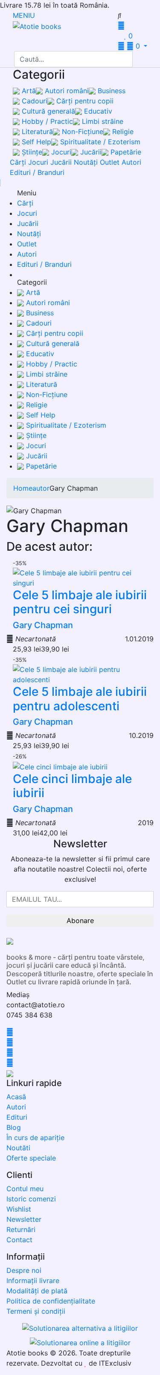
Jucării (90, 152)
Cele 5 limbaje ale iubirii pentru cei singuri (80, 602)
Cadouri (33, 101)
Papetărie (124, 152)
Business (110, 90)
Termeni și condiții (35, 1311)
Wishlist (18, 1209)
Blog (13, 1127)
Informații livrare (32, 1280)
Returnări (20, 1229)
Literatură (36, 131)
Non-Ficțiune (81, 131)
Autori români (66, 90)
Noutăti (18, 1147)
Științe (31, 152)
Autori (131, 162)
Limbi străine (101, 121)
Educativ (97, 111)
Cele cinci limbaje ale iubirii (72, 786)
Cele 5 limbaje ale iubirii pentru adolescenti (80, 698)
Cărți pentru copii (83, 101)
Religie (122, 131)
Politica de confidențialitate (50, 1301)
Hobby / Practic (46, 121)
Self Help (35, 141)
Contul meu (25, 1188)
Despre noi (23, 1270)
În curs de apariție (35, 1137)
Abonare (80, 920)
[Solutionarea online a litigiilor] (80, 1342)
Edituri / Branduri (37, 172)
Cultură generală (47, 111)
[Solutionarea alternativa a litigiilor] (80, 1329)
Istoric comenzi (31, 1199)
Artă (28, 90)
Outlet (109, 162)
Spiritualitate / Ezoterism (99, 141)
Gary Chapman (43, 625)
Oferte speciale (31, 1158)
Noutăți (86, 162)
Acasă (16, 1096)
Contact (19, 1239)
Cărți (18, 162)
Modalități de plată (36, 1290)
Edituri (16, 1117)
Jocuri (60, 152)
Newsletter (23, 1219)
